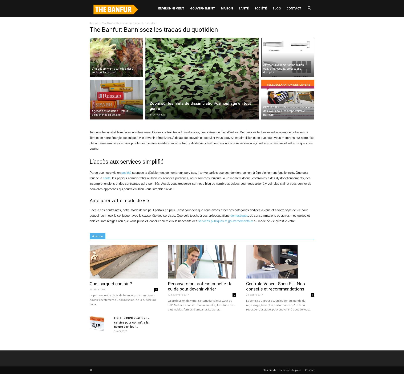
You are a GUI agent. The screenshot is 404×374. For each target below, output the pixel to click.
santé (106, 178)
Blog (277, 8)
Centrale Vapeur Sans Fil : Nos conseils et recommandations (275, 286)
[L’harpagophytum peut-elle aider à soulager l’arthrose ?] (116, 56)
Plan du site (269, 370)
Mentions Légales (290, 370)
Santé (244, 8)
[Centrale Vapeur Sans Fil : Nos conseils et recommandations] (280, 262)
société (126, 172)
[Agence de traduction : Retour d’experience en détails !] (116, 100)
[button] (309, 8)
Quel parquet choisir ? (111, 283)
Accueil (94, 23)
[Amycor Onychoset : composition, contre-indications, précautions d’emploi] (287, 56)
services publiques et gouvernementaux (225, 221)
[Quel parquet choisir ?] (124, 262)
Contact (294, 8)
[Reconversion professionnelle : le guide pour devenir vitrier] (202, 262)
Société (261, 8)
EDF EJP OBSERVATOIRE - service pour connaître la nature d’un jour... (131, 322)
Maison (227, 8)
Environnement (171, 8)
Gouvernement (202, 8)
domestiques (239, 215)
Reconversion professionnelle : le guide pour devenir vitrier (200, 286)
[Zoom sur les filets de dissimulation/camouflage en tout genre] (202, 78)
